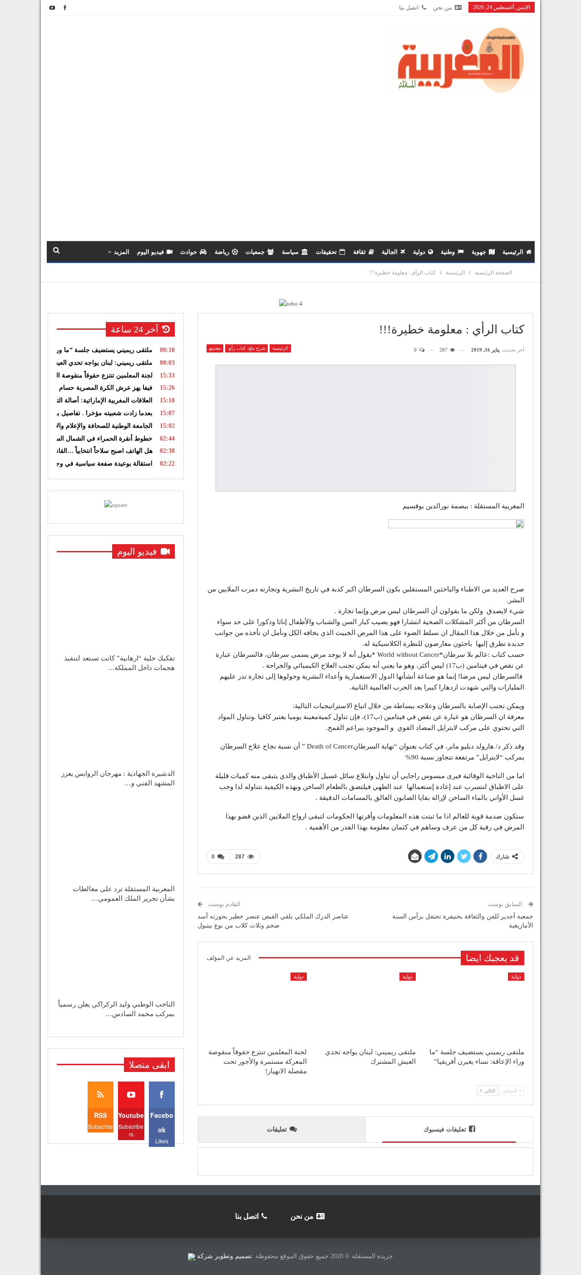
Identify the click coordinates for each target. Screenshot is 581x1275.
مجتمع (215, 348)
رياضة (222, 251)
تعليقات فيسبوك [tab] (444, 1129)
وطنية (448, 251)
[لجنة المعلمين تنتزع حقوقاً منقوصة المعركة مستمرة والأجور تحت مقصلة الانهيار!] (257, 1007)
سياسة (290, 251)
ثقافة (359, 251)
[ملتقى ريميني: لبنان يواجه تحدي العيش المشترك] (365, 1007)
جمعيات (255, 251)
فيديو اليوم (150, 251)
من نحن (442, 7)
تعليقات (277, 1129)
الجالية (390, 251)
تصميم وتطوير (233, 1256)
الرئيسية (512, 251)
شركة (205, 1256)
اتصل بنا (409, 7)
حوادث (188, 251)
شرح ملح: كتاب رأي (246, 348)
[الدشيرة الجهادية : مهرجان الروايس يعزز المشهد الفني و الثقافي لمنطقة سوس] (116, 723)
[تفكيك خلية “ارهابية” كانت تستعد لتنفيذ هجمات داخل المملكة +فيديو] (116, 607)
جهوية (479, 251)
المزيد (121, 251)
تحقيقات (326, 251)
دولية (419, 251)
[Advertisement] (290, 163)
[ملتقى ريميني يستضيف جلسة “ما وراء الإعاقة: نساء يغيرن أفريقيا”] (474, 1007)
